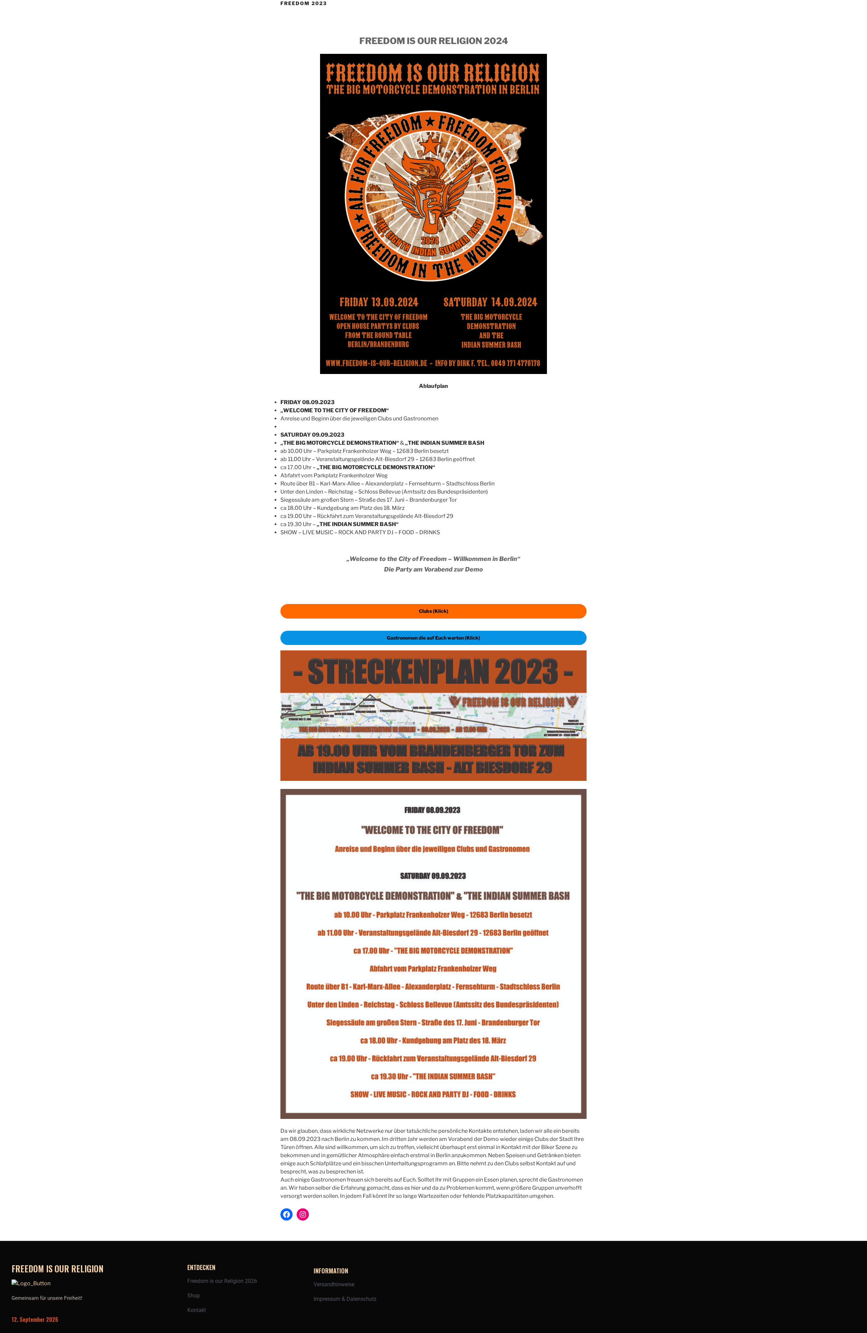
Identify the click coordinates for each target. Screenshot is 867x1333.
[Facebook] (286, 1214)
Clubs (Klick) (433, 611)
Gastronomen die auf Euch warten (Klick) (433, 638)
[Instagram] (303, 1214)
